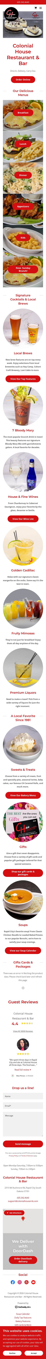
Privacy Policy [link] (13, 1156)
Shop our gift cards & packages (23, 873)
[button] (40, 7)
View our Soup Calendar (23, 950)
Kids (23, 237)
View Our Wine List (23, 518)
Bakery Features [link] (23, 1321)
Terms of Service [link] (27, 1156)
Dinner (23, 175)
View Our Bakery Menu (23, 795)
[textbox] (23, 1096)
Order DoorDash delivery (23, 1260)
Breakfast (23, 112)
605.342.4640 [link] (23, 2)
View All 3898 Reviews (23, 1031)
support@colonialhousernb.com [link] (23, 1201)
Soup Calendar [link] (23, 1314)
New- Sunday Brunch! (23, 269)
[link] (11, 8)
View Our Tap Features (23, 378)
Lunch (23, 143)
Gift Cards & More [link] (23, 1325)
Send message (23, 1143)
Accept (34, 1353)
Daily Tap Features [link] (23, 1317)
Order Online (23, 79)
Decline (12, 1353)
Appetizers (23, 206)
